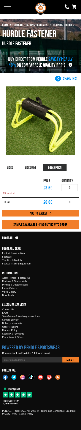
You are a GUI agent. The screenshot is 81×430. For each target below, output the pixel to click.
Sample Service (10, 319)
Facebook (5, 377)
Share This (70, 78)
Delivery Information (12, 323)
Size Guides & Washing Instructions (21, 316)
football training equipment (31, 24)
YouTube (40, 377)
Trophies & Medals (12, 260)
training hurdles (63, 24)
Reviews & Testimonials (14, 281)
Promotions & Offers (13, 337)
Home (5, 24)
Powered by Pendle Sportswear (31, 347)
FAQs (5, 313)
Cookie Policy (26, 413)
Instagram (22, 377)
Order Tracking (10, 327)
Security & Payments (13, 333)
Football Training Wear (14, 253)
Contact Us (8, 309)
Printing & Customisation (15, 284)
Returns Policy (9, 330)
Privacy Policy (9, 413)
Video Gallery (9, 291)
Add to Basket (39, 213)
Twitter (14, 377)
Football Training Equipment (16, 263)
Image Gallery (9, 288)
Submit (71, 360)
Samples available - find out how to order (40, 224)
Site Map (70, 411)
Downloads (8, 295)
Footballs (7, 256)
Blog (58, 377)
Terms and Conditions (52, 411)
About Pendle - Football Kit (16, 277)
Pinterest (49, 377)
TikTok (31, 377)
